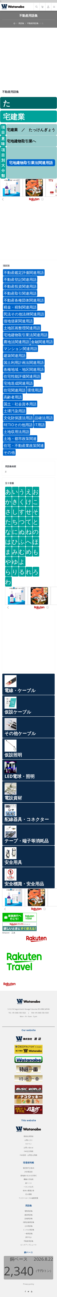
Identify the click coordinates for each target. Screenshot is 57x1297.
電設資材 (13, 798)
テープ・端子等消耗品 (27, 841)
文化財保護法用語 (18, 417)
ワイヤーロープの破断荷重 (28, 1198)
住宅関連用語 (15, 390)
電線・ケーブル (20, 690)
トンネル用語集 (28, 1230)
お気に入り (29, 1140)
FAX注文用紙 (28, 1151)
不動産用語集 (33, 23)
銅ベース (28, 1183)
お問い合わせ (28, 1147)
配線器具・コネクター (27, 819)
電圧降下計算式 (28, 1168)
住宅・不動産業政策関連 (24, 445)
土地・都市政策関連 (20, 438)
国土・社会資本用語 (20, 403)
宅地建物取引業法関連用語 (26, 334)
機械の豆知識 (28, 1179)
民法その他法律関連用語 (24, 313)
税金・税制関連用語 (20, 307)
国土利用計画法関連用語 (24, 362)
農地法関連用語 (16, 341)
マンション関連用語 (20, 348)
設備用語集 (29, 1218)
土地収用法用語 (16, 431)
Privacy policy (28, 1284)
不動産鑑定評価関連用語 (24, 272)
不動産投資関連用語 (20, 286)
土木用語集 (29, 1226)
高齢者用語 (13, 396)
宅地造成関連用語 (18, 383)
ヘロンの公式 (28, 1187)
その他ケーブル (20, 733)
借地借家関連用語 (18, 320)
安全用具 (13, 862)
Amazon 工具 (8, 932)
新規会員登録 (28, 1136)
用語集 (21, 23)
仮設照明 (13, 755)
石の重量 (28, 1194)
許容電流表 (29, 1172)
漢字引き (28, 1237)
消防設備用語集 (28, 1222)
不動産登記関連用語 (20, 279)
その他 (9, 452)
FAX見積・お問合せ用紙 (28, 1155)
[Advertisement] (28, 58)
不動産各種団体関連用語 (24, 300)
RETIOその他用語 (18, 424)
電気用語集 (29, 1211)
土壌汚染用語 (15, 410)
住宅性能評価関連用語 (22, 376)
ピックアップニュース (28, 1245)
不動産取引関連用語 (20, 293)
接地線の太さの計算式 (28, 1175)
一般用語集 (29, 1233)
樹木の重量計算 (28, 1190)
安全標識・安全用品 (24, 884)
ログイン (28, 1144)
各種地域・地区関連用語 (24, 369)
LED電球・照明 (20, 776)
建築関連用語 (15, 355)
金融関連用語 (42, 341)
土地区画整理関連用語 (22, 327)
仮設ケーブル (18, 712)
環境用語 (34, 390)
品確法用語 (44, 417)
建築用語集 (29, 1215)
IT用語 (39, 424)
